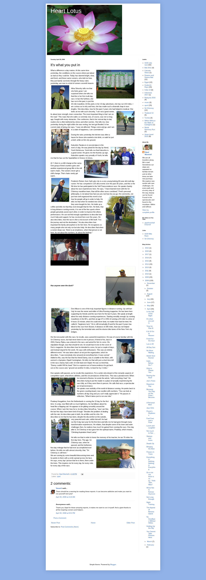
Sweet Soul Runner (151, 357)
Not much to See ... (151, 432)
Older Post (131, 523)
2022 (147, 248)
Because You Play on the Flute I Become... (151, 394)
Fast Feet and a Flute (150, 420)
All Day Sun (151, 347)
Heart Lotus (66, 11)
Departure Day (150, 385)
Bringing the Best (150, 448)
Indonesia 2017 (148, 94)
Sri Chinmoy (149, 108)
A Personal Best (151, 404)
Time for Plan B (150, 327)
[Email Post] (82, 474)
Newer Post (55, 523)
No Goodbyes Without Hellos (151, 520)
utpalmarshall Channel (149, 224)
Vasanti (59, 488)
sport (58, 476)
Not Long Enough (150, 498)
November (151, 283)
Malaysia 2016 (149, 98)
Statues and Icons (149, 438)
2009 (147, 277)
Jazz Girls (150, 408)
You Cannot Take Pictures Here (151, 534)
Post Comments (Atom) (70, 527)
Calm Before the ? (150, 363)
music (146, 102)
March (149, 541)
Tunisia (147, 118)
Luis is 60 (150, 344)
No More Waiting (150, 351)
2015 (147, 261)
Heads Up (150, 443)
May (149, 305)
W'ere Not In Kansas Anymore (151, 491)
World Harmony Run (149, 128)
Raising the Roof (151, 377)
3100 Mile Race (148, 235)
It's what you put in (150, 321)
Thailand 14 (148, 113)
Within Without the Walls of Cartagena (149, 123)
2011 (147, 271)
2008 (147, 280)
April (149, 309)
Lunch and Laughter (151, 427)
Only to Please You (150, 370)
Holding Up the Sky (151, 527)
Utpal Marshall (148, 153)
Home (93, 523)
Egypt (146, 82)
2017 (147, 254)
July (148, 299)
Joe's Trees (151, 381)
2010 (147, 274)
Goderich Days (147, 86)
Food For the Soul (150, 340)
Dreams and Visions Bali (149, 76)
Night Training (150, 503)
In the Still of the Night (150, 314)
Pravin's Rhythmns (151, 413)
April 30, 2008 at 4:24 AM (65, 497)
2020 (147, 251)
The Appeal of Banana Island (151, 510)
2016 (147, 258)
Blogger (113, 564)
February (150, 545)
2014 (147, 264)
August (149, 294)
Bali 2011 (147, 68)
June (149, 302)
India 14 (147, 90)
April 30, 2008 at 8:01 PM (65, 513)
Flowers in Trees (150, 453)
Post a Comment (60, 518)
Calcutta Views (147, 72)
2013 (147, 267)
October (150, 288)
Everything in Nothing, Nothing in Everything (151, 463)
